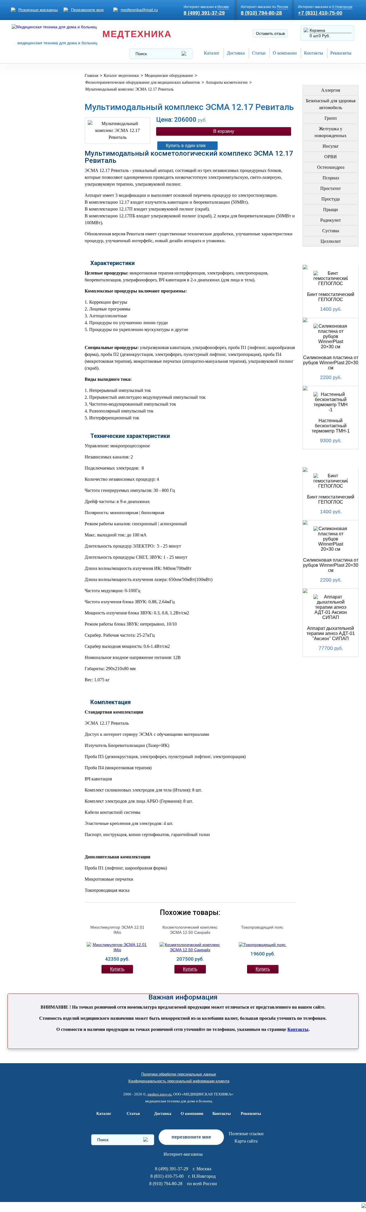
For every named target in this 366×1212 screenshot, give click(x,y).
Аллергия (330, 90)
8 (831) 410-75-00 (167, 1176)
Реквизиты (340, 53)
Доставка (236, 53)
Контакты (313, 53)
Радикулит (330, 220)
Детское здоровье (36, 215)
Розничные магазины (38, 9)
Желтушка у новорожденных (331, 132)
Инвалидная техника (29, 231)
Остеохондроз (330, 167)
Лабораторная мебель (31, 284)
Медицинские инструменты (31, 266)
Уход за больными (37, 334)
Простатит (330, 188)
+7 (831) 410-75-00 (320, 13)
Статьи (259, 53)
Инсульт (331, 146)
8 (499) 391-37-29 (204, 13)
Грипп (331, 118)
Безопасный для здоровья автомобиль (330, 104)
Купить (117, 969)
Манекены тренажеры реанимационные (36, 124)
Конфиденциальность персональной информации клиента (178, 1081)
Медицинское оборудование (32, 81)
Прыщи (330, 209)
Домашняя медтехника (29, 144)
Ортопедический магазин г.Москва (35, 409)
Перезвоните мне (87, 9)
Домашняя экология (27, 319)
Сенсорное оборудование (32, 351)
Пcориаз (331, 177)
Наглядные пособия (27, 368)
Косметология (32, 187)
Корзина (317, 30)
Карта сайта (246, 1141)
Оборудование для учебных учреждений (37, 388)
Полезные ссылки (246, 1133)
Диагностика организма (30, 248)
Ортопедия (27, 160)
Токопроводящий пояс (263, 927)
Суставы (330, 230)
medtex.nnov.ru (160, 1094)
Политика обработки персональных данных (178, 1074)
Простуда (330, 199)
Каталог (212, 53)
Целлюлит (331, 241)
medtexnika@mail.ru (139, 9)
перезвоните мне (191, 1137)
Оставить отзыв (270, 33)
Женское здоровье (37, 201)
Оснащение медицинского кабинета (32, 101)
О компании (285, 53)
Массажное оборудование (32, 301)
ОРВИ (330, 156)
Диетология (29, 173)
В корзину (223, 131)
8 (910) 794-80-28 (261, 13)
